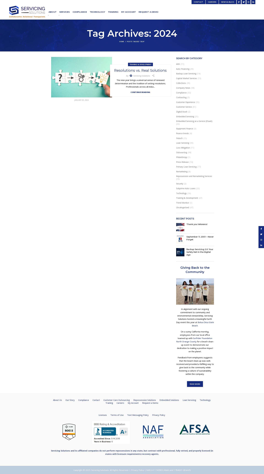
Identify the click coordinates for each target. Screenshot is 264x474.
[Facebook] (239, 2)
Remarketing (181, 171)
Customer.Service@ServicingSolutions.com (52, 2)
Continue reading (140, 92)
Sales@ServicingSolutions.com (176, 2)
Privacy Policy (158, 415)
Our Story (70, 400)
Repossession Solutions (144, 400)
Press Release (182, 162)
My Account (133, 402)
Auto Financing (182, 69)
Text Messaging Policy (138, 415)
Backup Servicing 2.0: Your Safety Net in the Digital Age (199, 252)
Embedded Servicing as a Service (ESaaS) (194, 121)
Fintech (179, 138)
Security (179, 183)
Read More (195, 384)
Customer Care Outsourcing (116, 400)
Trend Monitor (182, 202)
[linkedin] (253, 2)
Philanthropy (181, 157)
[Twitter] (244, 2)
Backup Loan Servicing (186, 73)
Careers (120, 402)
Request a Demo (150, 402)
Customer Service (184, 107)
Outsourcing (181, 152)
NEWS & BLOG (227, 2)
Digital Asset (181, 111)
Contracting (181, 97)
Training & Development (140, 64)
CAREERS (212, 2)
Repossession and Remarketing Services (194, 176)
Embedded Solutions (169, 400)
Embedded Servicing (185, 116)
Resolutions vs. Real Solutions (140, 70)
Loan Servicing (182, 143)
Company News (183, 88)
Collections (181, 83)
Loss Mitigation (183, 147)
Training (109, 402)
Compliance (181, 92)
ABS (178, 64)
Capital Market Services (186, 78)
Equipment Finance (184, 128)
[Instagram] (248, 2)
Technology (181, 193)
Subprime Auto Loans (185, 188)
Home (121, 41)
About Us (57, 400)
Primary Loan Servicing (186, 166)
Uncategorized (182, 207)
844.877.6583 (79, 2)
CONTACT (198, 2)
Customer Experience (185, 102)
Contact (96, 400)
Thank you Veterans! (196, 224)
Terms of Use (117, 415)
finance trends (182, 133)
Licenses (103, 415)
